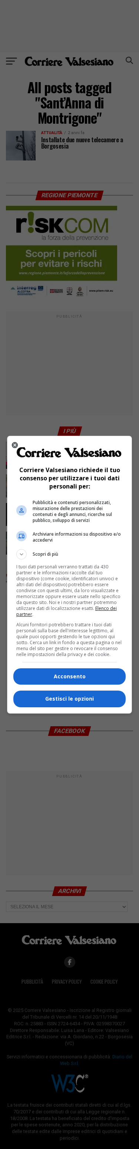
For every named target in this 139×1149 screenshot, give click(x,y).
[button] (69, 554)
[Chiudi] (14, 445)
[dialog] (69, 575)
